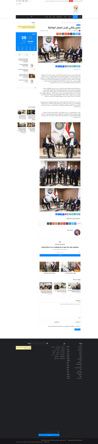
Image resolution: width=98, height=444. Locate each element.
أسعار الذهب (63, 348)
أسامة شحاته (53, 346)
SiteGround (43, 440)
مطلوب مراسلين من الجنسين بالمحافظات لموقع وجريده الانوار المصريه (23, 60)
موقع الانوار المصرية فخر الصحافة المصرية (24, 65)
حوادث (54, 16)
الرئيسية (80, 16)
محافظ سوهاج (57, 356)
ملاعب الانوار (79, 378)
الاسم (79, 317)
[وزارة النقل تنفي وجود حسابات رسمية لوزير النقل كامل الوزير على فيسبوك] (31, 112)
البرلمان (80, 353)
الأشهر (33, 54)
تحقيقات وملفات (59, 16)
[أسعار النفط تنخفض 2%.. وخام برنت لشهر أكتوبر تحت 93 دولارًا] (60, 286)
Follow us (29, 343)
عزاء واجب (57, 354)
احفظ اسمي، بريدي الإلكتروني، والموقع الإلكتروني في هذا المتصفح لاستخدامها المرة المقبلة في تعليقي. (63, 326)
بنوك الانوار (79, 362)
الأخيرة (26, 54)
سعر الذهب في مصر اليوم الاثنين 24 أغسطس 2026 (31, 129)
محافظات (79, 374)
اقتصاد (65, 16)
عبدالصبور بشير (62, 354)
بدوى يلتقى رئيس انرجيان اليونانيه (73, 218)
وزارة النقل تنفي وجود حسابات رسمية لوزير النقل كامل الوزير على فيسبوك (31, 117)
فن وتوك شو (79, 371)
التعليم (80, 355)
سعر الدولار (63, 352)
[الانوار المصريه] (75, 8)
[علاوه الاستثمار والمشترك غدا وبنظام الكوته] (32, 71)
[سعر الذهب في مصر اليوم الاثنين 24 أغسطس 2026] (31, 124)
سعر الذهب (58, 352)
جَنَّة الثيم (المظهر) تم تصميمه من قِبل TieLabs (58, 440)
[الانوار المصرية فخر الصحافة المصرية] (32, 81)
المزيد (47, 16)
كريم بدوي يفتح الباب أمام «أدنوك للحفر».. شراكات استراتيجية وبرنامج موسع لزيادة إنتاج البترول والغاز (46, 292)
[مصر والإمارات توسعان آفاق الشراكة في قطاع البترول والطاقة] (74, 286)
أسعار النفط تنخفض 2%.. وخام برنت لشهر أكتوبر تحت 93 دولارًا (60, 291)
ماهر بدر (53, 354)
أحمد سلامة (63, 346)
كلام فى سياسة (78, 372)
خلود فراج (54, 350)
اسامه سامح (76, 30)
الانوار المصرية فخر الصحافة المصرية (23, 80)
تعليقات (19, 54)
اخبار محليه (70, 16)
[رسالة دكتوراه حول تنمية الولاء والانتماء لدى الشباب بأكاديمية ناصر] (32, 76)
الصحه (80, 357)
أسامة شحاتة (58, 346)
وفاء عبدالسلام (62, 358)
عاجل (50, 16)
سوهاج (54, 352)
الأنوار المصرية (57, 348)
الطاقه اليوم (75, 16)
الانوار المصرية (63, 350)
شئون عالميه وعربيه (78, 367)
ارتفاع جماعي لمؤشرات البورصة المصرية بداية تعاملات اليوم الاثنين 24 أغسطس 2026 (22, 130)
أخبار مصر (79, 346)
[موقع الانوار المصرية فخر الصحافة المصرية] (32, 66)
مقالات (80, 376)
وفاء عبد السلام (56, 358)
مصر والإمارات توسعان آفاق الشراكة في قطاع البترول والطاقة (74, 291)
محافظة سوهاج (62, 356)
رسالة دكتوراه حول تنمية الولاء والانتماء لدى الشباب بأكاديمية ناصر (23, 76)
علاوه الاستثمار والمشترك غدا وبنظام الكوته (23, 70)
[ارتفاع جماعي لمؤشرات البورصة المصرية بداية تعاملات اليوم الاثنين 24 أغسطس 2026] (22, 124)
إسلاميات (79, 348)
